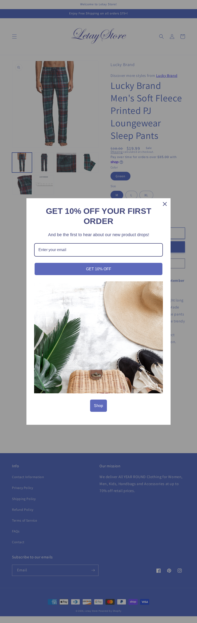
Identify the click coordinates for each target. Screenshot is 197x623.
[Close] (165, 204)
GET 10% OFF (98, 269)
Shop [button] (98, 406)
